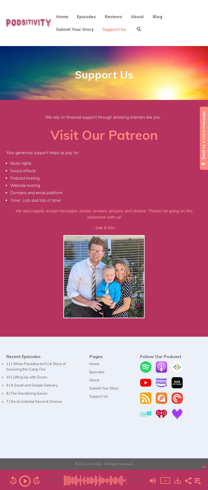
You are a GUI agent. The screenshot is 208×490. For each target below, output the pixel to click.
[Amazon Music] (161, 387)
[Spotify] (145, 371)
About (137, 16)
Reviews (113, 16)
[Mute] (153, 481)
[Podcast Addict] (161, 402)
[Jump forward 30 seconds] (36, 480)
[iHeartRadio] (161, 418)
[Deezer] (177, 418)
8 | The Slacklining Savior (27, 393)
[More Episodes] (197, 480)
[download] (178, 480)
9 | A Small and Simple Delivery (32, 385)
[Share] (188, 480)
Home (62, 16)
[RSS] (145, 402)
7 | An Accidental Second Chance (34, 401)
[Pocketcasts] (177, 402)
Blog (157, 16)
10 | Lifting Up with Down (26, 377)
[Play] (25, 481)
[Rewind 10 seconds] (13, 480)
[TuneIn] (145, 418)
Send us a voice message (203, 135)
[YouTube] (145, 387)
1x (165, 480)
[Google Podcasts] (177, 371)
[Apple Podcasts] (161, 371)
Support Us (114, 29)
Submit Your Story (75, 29)
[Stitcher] (177, 387)
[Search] (139, 29)
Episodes (86, 16)
